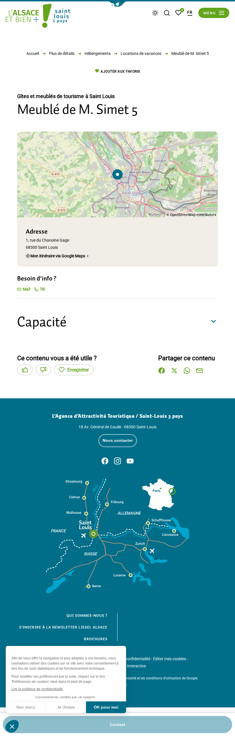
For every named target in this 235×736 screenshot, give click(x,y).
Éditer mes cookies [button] (169, 659)
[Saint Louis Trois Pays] (38, 16)
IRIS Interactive (132, 666)
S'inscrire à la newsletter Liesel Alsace (63, 627)
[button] (117, 4)
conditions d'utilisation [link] (163, 678)
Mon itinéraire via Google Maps (57, 256)
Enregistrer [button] (78, 370)
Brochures (95, 639)
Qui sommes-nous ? (86, 615)
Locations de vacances (141, 53)
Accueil (32, 53)
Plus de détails (62, 53)
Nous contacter (118, 440)
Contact (117, 724)
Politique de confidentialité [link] (126, 659)
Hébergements (98, 53)
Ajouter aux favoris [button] (120, 71)
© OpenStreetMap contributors (191, 214)
